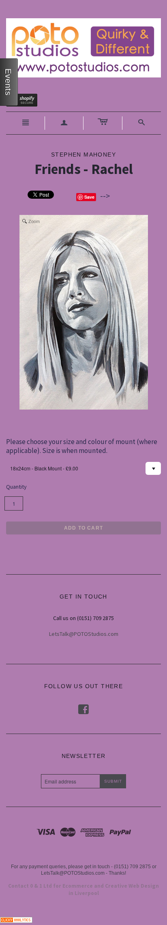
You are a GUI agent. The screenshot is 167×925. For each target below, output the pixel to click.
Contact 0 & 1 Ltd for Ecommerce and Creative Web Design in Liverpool (83, 889)
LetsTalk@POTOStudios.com (83, 633)
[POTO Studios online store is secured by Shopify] (26, 101)
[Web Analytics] (16, 919)
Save (89, 197)
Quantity (16, 486)
